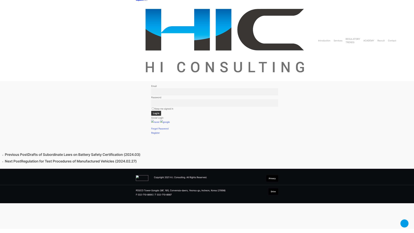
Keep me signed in (163, 108)
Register (155, 133)
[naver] (155, 122)
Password (156, 97)
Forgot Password (160, 128)
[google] (165, 122)
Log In (156, 113)
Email (154, 86)
